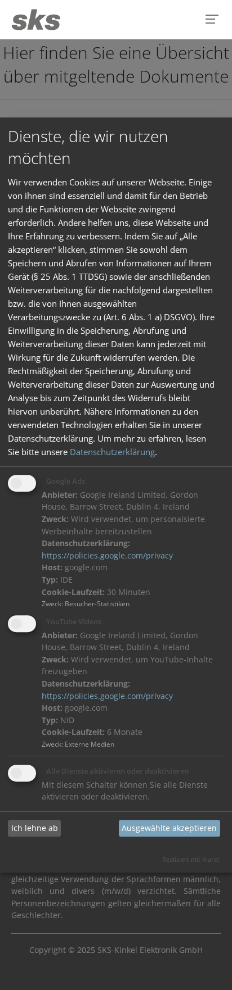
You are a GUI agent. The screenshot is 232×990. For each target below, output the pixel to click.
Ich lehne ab (34, 828)
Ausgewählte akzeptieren (169, 828)
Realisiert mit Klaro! (191, 859)
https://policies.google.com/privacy (107, 556)
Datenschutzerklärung (112, 451)
